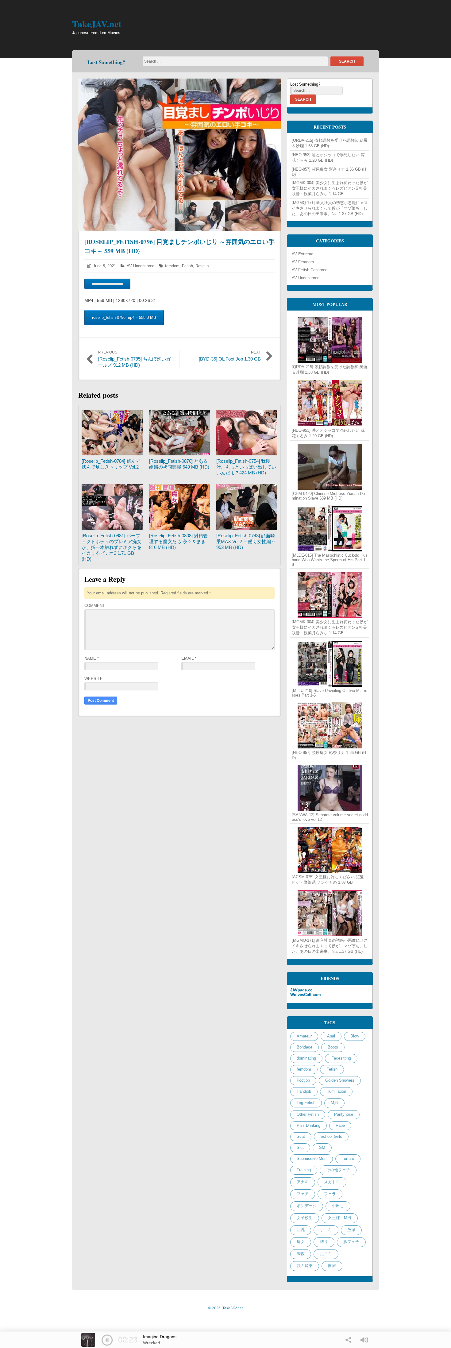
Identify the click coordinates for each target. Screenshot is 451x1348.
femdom (172, 266)
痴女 (301, 1241)
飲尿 (332, 1265)
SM (322, 1147)
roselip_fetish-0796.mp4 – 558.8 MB (124, 317)
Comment (94, 605)
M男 (334, 1102)
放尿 (351, 1229)
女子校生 (305, 1217)
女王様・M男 (339, 1217)
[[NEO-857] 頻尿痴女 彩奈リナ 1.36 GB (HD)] (330, 725)
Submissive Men (311, 1158)
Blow (354, 1036)
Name (91, 658)
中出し (338, 1205)
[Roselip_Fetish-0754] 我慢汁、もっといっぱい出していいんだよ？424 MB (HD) (246, 466)
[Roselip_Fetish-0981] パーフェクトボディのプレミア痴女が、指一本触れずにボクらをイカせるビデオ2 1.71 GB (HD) (111, 547)
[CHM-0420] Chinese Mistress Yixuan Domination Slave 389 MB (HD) (328, 495)
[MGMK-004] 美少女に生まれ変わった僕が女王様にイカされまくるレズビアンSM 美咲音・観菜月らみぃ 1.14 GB (330, 188)
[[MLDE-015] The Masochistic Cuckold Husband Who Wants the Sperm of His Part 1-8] (330, 528)
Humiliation (336, 1091)
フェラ (330, 1194)
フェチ (303, 1194)
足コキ (326, 1253)
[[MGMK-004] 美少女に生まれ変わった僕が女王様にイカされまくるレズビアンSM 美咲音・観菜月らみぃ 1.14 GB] (330, 595)
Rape (340, 1125)
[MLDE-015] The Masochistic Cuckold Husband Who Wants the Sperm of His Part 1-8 (330, 560)
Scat (301, 1136)
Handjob (304, 1091)
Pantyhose (343, 1114)
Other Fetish (308, 1114)
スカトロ (332, 1182)
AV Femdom (303, 262)
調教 (301, 1253)
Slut (300, 1147)
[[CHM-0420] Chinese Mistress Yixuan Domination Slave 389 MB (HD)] (330, 467)
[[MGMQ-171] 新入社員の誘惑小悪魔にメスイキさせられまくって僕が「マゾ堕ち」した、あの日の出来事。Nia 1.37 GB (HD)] (330, 913)
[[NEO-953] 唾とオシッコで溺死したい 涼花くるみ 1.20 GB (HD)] (330, 403)
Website (93, 678)
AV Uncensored (140, 266)
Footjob (303, 1080)
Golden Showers (339, 1080)
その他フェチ (338, 1170)
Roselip (202, 266)
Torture (348, 1158)
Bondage (304, 1047)
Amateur (304, 1036)
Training (304, 1170)
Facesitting (341, 1058)
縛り (324, 1241)
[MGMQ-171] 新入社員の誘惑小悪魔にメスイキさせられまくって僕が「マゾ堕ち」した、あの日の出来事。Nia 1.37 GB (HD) (330, 208)
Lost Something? (106, 62)
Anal (331, 1036)
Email (188, 658)
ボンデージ (307, 1205)
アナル (303, 1182)
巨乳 (301, 1229)
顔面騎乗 (305, 1265)
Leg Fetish (306, 1102)
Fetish (187, 266)
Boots (333, 1047)
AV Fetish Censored (309, 270)
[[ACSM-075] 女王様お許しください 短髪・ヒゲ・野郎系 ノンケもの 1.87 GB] (330, 850)
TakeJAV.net (96, 23)
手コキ (326, 1229)
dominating (306, 1058)
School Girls (331, 1136)
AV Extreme (302, 254)
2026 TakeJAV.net (225, 1308)
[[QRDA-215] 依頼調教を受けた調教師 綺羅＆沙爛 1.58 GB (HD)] (330, 340)
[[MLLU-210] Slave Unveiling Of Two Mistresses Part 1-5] (330, 664)
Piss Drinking (308, 1125)
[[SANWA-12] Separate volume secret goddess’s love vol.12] (330, 788)
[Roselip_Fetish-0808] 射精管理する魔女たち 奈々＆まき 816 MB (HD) (178, 541)
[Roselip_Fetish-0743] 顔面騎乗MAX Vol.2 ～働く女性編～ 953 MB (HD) (246, 541)
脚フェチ (351, 1241)
